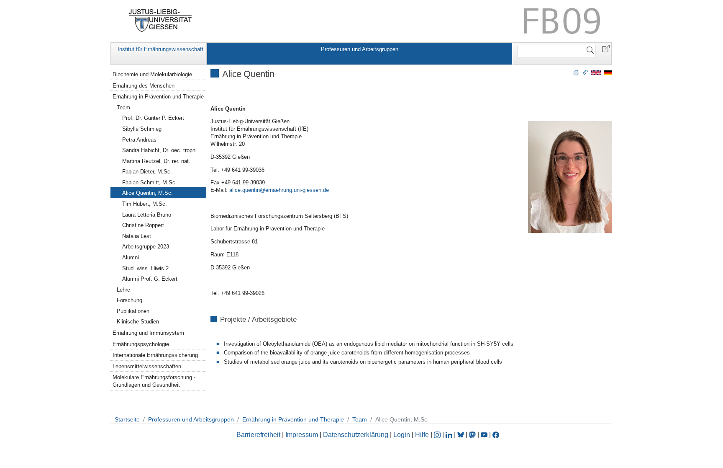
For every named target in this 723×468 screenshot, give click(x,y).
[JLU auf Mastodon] (473, 434)
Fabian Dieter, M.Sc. (147, 171)
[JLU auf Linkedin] (450, 434)
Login (402, 434)
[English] (596, 72)
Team (123, 107)
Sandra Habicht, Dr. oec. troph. (159, 150)
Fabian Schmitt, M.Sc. (149, 182)
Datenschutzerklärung (355, 434)
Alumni (130, 257)
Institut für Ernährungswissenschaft (160, 49)
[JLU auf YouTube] (484, 434)
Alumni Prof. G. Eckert (149, 279)
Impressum (301, 434)
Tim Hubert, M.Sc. (144, 204)
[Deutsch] (608, 72)
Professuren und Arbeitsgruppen (359, 49)
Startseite (127, 419)
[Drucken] (576, 72)
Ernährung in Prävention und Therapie (158, 96)
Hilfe (422, 434)
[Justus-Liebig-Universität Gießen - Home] (160, 20)
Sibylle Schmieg (142, 129)
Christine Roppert (143, 225)
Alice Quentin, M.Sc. (147, 193)
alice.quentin (244, 190)
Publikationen (133, 311)
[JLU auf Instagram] (438, 434)
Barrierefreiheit (258, 434)
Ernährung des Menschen (143, 86)
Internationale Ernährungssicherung (155, 355)
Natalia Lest (136, 236)
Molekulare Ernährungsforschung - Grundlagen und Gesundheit (154, 381)
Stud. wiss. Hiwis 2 (145, 268)
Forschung (129, 300)
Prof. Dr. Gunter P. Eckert (153, 118)
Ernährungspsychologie (141, 344)
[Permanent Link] (585, 72)
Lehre (123, 290)
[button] (606, 48)
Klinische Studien (138, 321)
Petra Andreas (139, 140)
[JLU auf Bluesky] (461, 434)
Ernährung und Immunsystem (148, 333)
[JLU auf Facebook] (495, 434)
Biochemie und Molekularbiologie (152, 74)
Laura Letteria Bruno (146, 215)
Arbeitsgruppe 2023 (145, 246)
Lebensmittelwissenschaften (147, 366)
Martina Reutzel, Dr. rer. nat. (156, 161)
